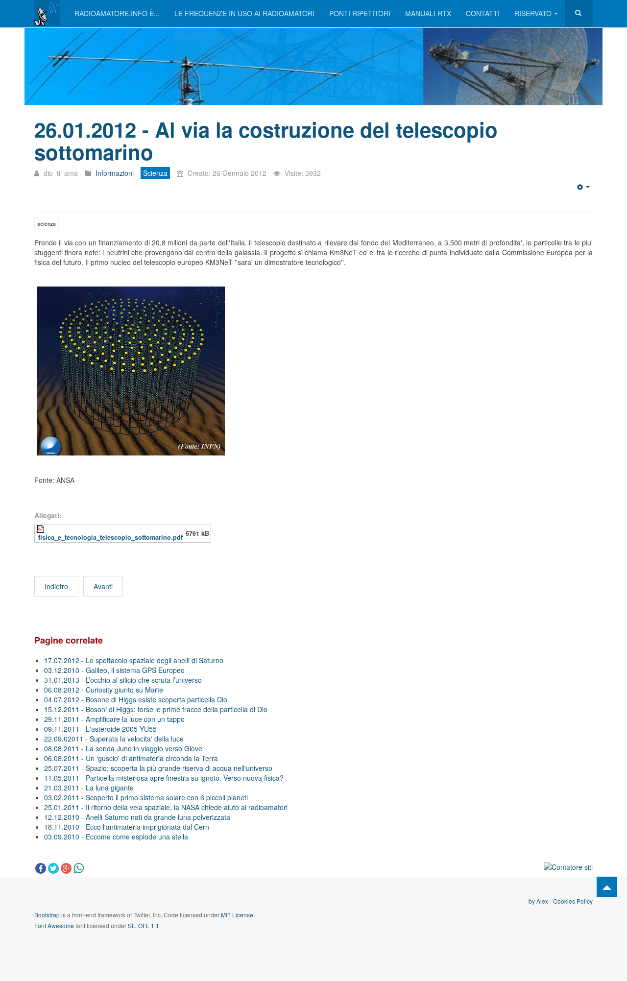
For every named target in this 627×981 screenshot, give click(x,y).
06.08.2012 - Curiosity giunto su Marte (103, 689)
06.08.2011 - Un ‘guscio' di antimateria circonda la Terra (131, 758)
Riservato (533, 13)
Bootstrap (47, 914)
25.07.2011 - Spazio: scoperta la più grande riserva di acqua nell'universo (158, 768)
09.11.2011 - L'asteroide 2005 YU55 (100, 729)
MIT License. (238, 914)
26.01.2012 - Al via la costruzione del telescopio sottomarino (266, 141)
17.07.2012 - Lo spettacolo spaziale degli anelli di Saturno (133, 660)
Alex (542, 901)
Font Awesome (54, 925)
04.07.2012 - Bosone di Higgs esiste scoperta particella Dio (135, 699)
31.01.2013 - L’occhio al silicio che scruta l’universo (123, 680)
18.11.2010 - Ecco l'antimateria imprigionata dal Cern (126, 827)
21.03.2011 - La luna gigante (89, 787)
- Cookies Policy (570, 901)
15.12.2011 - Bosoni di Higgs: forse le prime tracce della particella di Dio (155, 709)
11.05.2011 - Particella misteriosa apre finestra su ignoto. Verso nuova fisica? (164, 778)
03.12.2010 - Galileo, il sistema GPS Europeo (114, 670)
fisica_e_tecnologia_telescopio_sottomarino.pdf (110, 537)
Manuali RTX (428, 13)
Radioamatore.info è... (117, 13)
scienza (46, 223)
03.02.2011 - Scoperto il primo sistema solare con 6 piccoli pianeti (146, 797)
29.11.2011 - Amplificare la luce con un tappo (114, 719)
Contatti (483, 13)
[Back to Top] (607, 887)
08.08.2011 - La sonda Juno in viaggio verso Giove (123, 748)
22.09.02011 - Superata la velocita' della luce (114, 738)
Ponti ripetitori (359, 13)
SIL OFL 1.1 (143, 925)
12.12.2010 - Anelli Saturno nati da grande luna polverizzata (137, 817)
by (532, 901)
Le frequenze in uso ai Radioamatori (244, 13)
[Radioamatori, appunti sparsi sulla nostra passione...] (47, 13)
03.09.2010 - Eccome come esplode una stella (116, 836)
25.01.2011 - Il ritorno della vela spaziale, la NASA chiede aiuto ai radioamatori (166, 807)
